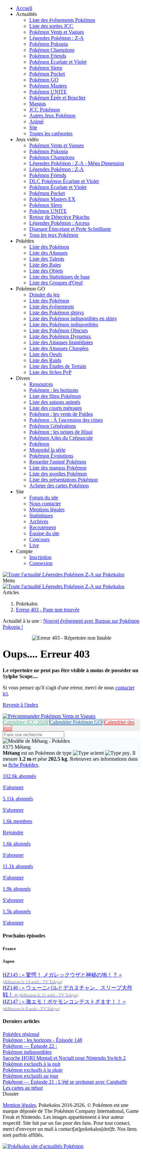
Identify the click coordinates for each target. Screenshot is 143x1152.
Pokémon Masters (48, 86)
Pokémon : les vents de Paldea (61, 414)
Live (34, 545)
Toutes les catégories (50, 133)
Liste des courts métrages (55, 408)
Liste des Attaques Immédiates (61, 342)
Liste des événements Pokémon (62, 20)
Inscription (40, 557)
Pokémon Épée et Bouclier (57, 97)
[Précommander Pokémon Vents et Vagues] (49, 716)
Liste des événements (51, 306)
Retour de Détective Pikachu (59, 217)
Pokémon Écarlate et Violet (57, 62)
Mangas (37, 103)
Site (33, 127)
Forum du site (43, 497)
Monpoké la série (47, 450)
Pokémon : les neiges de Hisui (60, 432)
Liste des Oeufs (45, 354)
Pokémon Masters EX (52, 199)
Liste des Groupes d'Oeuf (56, 283)
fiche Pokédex (23, 765)
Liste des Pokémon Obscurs (58, 330)
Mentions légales (47, 509)
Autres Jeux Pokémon (52, 115)
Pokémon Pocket (47, 74)
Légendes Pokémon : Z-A (56, 38)
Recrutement (42, 527)
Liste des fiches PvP (50, 372)
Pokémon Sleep (45, 68)
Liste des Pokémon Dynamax (60, 336)
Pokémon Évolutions (51, 456)
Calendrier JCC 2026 (25, 722)
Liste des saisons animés (54, 402)
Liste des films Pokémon (55, 396)
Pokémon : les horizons (53, 390)
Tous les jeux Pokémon (53, 235)
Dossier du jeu (44, 294)
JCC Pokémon (44, 109)
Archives (38, 521)
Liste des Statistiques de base (59, 277)
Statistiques (41, 515)
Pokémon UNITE (48, 92)
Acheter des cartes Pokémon (59, 485)
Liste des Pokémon (49, 247)
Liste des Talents (46, 259)
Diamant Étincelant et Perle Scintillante (70, 229)
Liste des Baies (45, 265)
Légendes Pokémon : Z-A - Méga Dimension (76, 163)
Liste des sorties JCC (51, 26)
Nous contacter (45, 503)
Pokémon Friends (47, 56)
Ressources (41, 384)
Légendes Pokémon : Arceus (59, 223)
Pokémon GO (44, 80)
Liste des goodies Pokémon (58, 474)
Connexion (41, 563)
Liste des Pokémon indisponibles (63, 324)
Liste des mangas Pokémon (57, 468)
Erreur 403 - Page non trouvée (47, 609)
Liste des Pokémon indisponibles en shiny (73, 318)
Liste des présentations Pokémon (63, 479)
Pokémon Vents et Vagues (56, 32)
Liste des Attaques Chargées (58, 348)
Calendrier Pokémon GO (76, 722)
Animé (36, 121)
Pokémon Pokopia (48, 44)
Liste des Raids (45, 360)
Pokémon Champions (51, 50)
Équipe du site (44, 533)
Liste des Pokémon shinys (56, 312)
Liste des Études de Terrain (57, 366)
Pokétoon (39, 444)
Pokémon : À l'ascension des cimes (66, 420)
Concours (39, 539)
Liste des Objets (46, 271)
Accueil (24, 8)
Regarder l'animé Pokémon (57, 462)
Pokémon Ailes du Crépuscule (61, 438)
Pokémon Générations (52, 426)
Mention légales (19, 1105)
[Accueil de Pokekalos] (63, 574)
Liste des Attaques (48, 253)
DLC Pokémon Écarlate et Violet (64, 181)
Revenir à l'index (20, 705)
